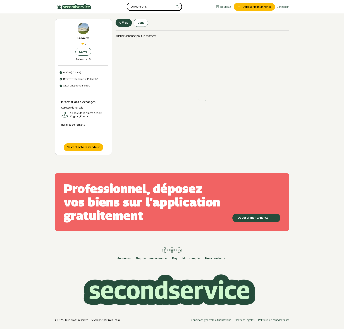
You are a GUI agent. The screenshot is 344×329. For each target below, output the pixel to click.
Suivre (83, 51)
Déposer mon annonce (151, 258)
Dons (140, 22)
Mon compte (191, 258)
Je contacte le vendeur (83, 147)
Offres (123, 22)
